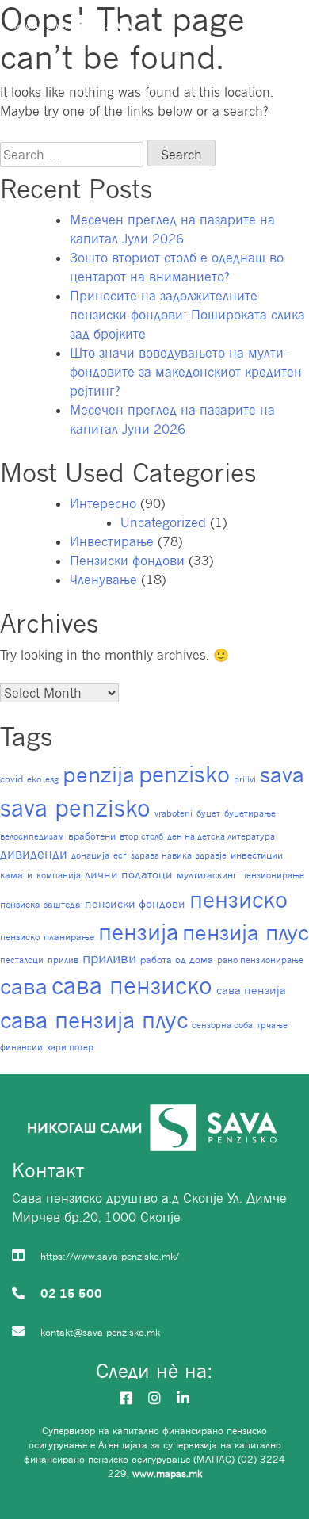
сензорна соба (222, 1025)
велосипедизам (32, 836)
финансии (21, 1047)
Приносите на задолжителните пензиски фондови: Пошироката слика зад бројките (187, 315)
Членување (103, 579)
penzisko (184, 774)
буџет (208, 813)
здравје (211, 855)
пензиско (238, 899)
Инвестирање (112, 541)
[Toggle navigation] (283, 26)
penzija (99, 774)
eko (34, 779)
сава (24, 986)
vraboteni (173, 813)
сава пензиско (132, 985)
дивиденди (33, 854)
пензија (138, 932)
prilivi (245, 779)
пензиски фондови (135, 903)
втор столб (141, 836)
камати (16, 875)
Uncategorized (163, 522)
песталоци (22, 960)
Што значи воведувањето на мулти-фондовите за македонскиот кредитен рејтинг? (186, 372)
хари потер (70, 1047)
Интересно (103, 503)
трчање (272, 1025)
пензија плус (245, 932)
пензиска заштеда (40, 904)
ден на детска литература (221, 836)
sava (282, 774)
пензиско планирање (47, 937)
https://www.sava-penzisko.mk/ (109, 1256)
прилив (63, 960)
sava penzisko (75, 807)
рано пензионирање (260, 960)
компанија (58, 875)
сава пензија (251, 990)
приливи (109, 958)
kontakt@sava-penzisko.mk (100, 1332)
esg (52, 779)
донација (90, 855)
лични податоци (129, 874)
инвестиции (257, 855)
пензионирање (272, 875)
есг (120, 855)
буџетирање (250, 813)
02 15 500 (71, 1293)
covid (11, 779)
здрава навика (161, 855)
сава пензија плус (94, 1020)
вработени (92, 836)
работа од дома (176, 960)
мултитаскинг (207, 875)
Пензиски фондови (127, 560)
